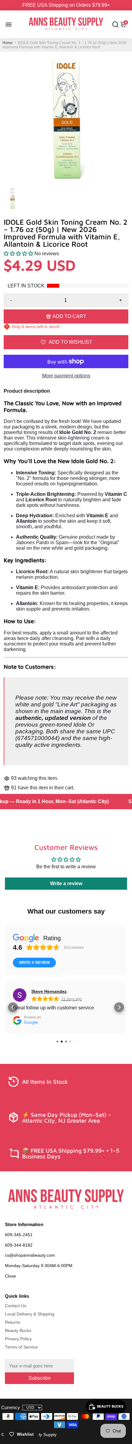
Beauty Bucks (18, 1330)
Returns (12, 1322)
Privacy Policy (18, 1339)
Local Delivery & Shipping (29, 1314)
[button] (18, 253)
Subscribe (40, 1378)
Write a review (66, 883)
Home (7, 43)
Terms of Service (21, 1347)
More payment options (66, 375)
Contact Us (15, 1306)
